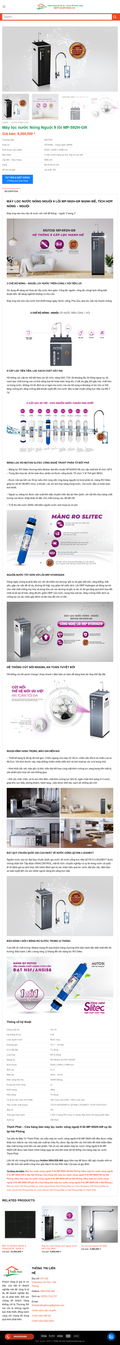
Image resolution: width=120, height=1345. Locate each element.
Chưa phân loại (20, 122)
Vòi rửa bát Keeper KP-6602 (94, 1246)
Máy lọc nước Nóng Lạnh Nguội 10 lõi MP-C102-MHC (59, 1247)
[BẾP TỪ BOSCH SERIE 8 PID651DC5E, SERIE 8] (20, 1224)
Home (5, 122)
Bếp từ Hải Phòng (69, 1190)
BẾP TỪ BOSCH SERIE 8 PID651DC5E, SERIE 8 (14, 1247)
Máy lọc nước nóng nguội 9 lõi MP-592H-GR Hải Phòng (52, 1171)
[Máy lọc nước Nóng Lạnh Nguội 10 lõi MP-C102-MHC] (60, 1224)
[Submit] (115, 17)
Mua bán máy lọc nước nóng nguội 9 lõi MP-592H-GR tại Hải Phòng (48, 1178)
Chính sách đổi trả (41, 1315)
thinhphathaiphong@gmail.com (48, 1305)
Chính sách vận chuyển (44, 1310)
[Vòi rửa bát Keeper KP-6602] (99, 1224)
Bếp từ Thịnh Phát (87, 1190)
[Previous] (8, 59)
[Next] (111, 59)
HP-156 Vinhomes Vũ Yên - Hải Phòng (44, 1282)
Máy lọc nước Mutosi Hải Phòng (44, 1190)
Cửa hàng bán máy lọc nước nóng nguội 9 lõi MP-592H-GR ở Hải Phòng (75, 1182)
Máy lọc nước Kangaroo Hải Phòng (83, 1186)
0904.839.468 (47, 1291)
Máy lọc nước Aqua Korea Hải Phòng (48, 1186)
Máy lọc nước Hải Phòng (18, 1186)
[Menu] (4, 6)
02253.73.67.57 (49, 1296)
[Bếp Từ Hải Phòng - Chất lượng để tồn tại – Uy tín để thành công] (60, 7)
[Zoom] (6, 88)
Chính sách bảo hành (43, 1321)
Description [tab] (11, 191)
